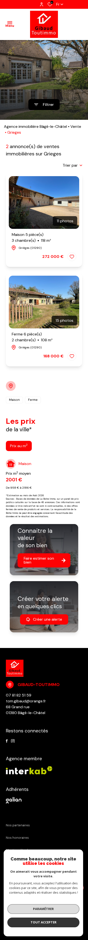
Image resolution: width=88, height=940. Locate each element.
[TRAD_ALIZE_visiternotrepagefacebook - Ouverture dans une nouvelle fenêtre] (7, 741)
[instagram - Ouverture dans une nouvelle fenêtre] (13, 741)
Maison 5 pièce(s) (31, 237)
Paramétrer (43, 909)
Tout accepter (43, 922)
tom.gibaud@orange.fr (26, 701)
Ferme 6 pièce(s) (32, 337)
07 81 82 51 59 (18, 695)
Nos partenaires (18, 825)
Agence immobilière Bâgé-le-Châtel (35, 126)
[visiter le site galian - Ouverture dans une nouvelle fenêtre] (14, 800)
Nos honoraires (17, 838)
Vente (75, 126)
